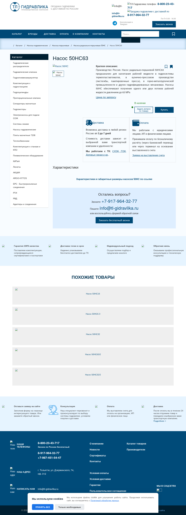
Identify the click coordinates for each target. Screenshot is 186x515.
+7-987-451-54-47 (49, 457)
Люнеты (17, 167)
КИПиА (16, 161)
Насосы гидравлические (24, 129)
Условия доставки (100, 479)
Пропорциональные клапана (27, 98)
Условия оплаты (99, 473)
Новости (95, 449)
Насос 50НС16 (93, 294)
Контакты (99, 34)
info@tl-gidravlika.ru (118, 15)
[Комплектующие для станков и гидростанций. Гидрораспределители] (29, 6)
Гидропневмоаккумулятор (25, 77)
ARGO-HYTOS (20, 178)
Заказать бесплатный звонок (114, 220)
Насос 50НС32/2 (93, 375)
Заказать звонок (164, 24)
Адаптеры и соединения (24, 204)
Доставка (50, 34)
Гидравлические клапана (25, 72)
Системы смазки (21, 124)
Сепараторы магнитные (24, 103)
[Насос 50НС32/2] (93, 370)
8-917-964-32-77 (138, 15)
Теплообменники (21, 141)
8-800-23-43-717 (48, 443)
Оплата (64, 34)
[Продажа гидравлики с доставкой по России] (115, 24)
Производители (136, 449)
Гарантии (95, 485)
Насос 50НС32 (93, 334)
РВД (15, 198)
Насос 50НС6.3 (93, 314)
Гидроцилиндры (20, 92)
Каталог (17, 34)
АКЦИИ (16, 172)
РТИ (15, 193)
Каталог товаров (136, 443)
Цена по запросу (106, 97)
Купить (164, 110)
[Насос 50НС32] (93, 330)
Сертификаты (98, 455)
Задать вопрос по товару (144, 110)
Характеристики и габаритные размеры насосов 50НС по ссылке (114, 179)
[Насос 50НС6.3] (93, 309)
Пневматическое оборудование (28, 155)
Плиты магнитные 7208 (24, 135)
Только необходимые (69, 507)
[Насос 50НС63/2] (93, 350)
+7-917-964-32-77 (119, 201)
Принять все (42, 507)
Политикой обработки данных (105, 500)
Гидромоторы (19, 109)
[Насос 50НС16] (93, 289)
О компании (81, 34)
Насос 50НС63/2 (93, 354)
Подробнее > (159, 421)
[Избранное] (173, 35)
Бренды (32, 34)
